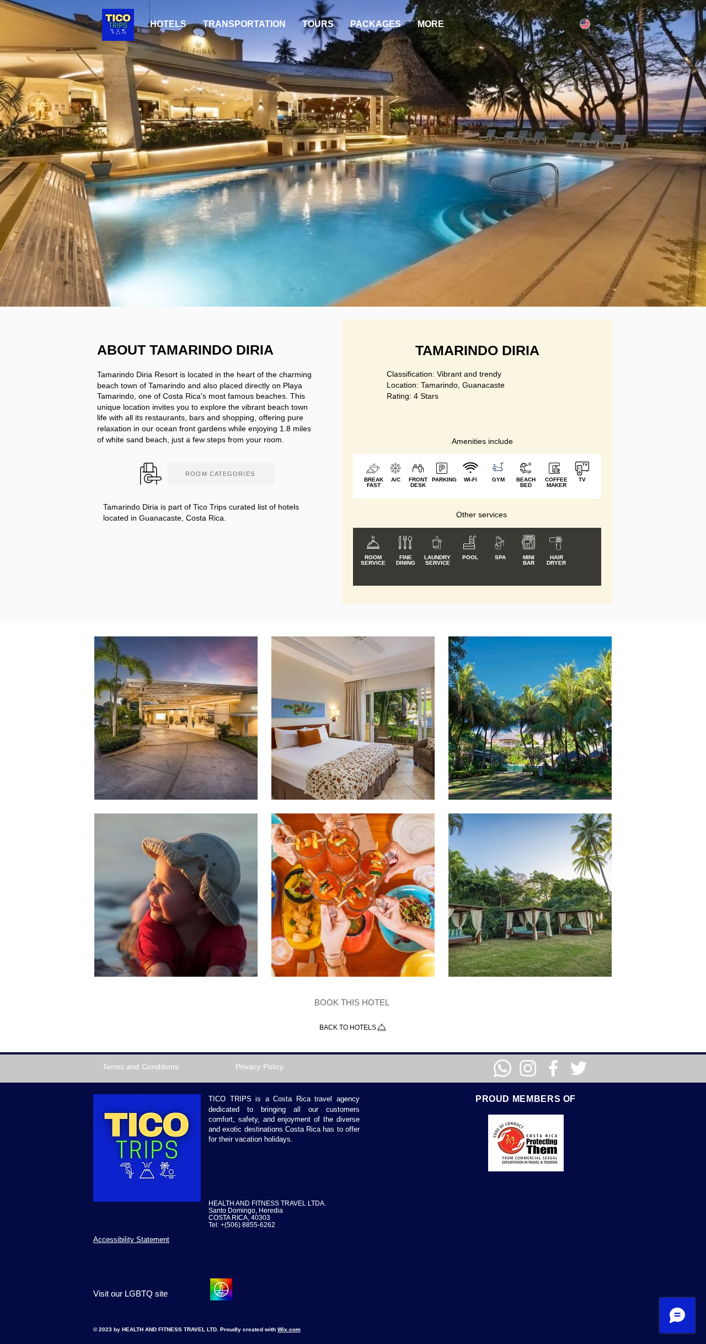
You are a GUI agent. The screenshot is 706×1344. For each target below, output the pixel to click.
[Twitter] (579, 1068)
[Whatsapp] (502, 1068)
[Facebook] (553, 1068)
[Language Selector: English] (592, 24)
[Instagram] (528, 1068)
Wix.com (289, 1329)
